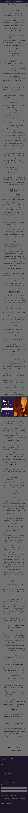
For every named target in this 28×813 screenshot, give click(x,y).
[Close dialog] (26, 398)
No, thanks (7, 413)
